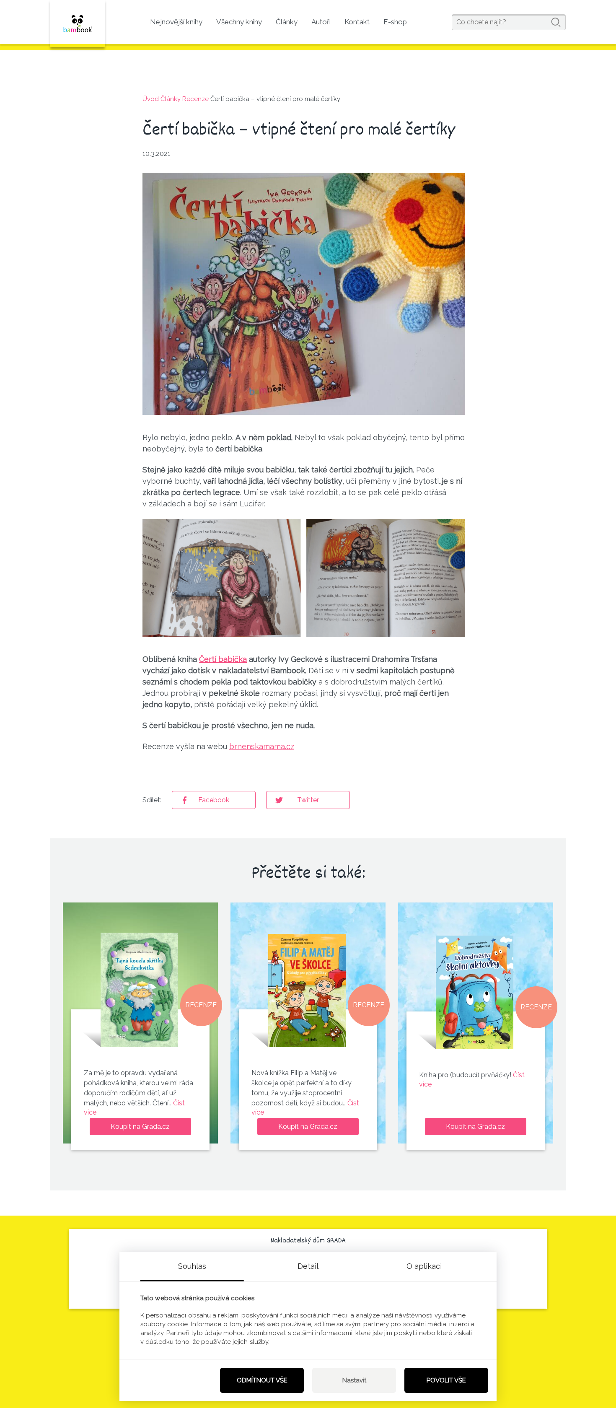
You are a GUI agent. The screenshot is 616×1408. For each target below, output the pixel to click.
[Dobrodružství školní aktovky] (474, 992)
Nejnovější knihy (176, 22)
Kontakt (357, 22)
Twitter (308, 800)
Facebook (213, 800)
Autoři (321, 22)
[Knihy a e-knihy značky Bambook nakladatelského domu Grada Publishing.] (77, 23)
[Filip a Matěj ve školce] (307, 990)
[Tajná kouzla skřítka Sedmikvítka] (139, 990)
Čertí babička (223, 659)
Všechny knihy (239, 22)
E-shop (395, 22)
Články (287, 22)
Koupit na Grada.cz (140, 1127)
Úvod (150, 99)
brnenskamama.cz (261, 746)
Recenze (195, 99)
